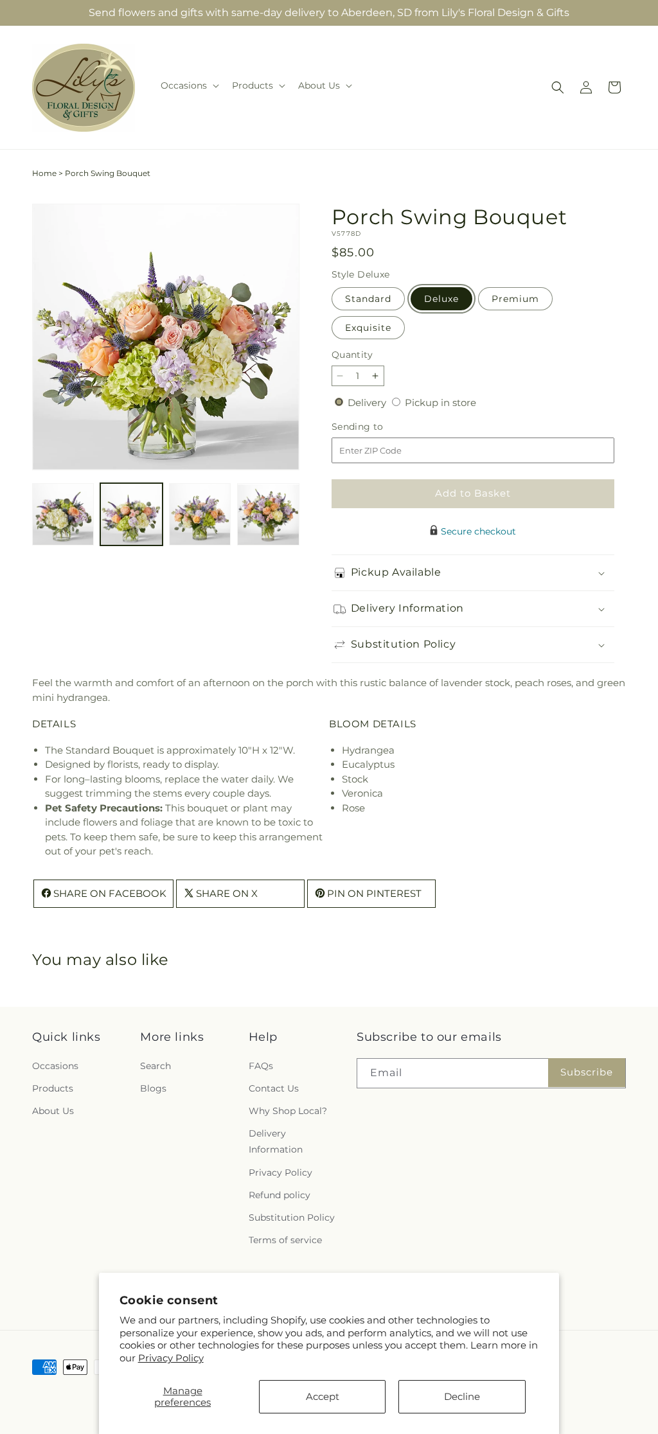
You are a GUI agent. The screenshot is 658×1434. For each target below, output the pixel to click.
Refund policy (279, 1195)
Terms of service (285, 1240)
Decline (462, 1396)
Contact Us (274, 1088)
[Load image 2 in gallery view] (131, 514)
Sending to (377, 427)
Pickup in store (440, 402)
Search (155, 1066)
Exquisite (368, 327)
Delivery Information (276, 1141)
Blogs (153, 1088)
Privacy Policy (171, 1358)
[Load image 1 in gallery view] (63, 514)
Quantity (352, 354)
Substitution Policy (292, 1217)
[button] (188, 85)
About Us (53, 1111)
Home (44, 173)
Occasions (55, 1066)
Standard (368, 299)
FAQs (261, 1066)
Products (52, 1088)
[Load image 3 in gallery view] (200, 514)
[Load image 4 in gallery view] (268, 514)
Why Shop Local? (288, 1111)
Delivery (368, 402)
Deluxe (441, 299)
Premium (515, 299)
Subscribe (586, 1072)
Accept (322, 1396)
